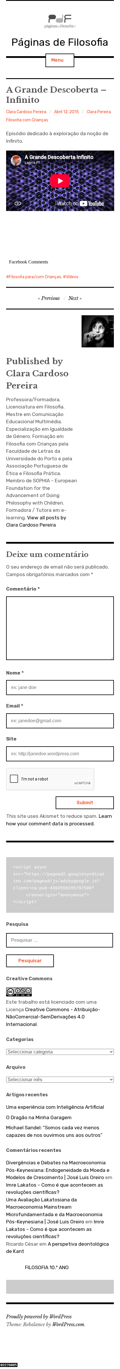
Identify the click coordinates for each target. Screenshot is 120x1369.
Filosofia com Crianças (27, 120)
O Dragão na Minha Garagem (39, 1117)
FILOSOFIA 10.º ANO (47, 1267)
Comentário (23, 589)
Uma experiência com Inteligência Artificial (55, 1107)
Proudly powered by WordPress (39, 1316)
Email (14, 706)
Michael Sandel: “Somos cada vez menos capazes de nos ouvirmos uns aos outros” (54, 1131)
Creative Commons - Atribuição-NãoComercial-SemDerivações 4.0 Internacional (53, 1017)
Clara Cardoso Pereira (26, 111)
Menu (57, 60)
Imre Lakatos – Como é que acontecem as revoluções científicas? (55, 1229)
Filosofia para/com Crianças (35, 276)
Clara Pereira (99, 111)
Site (11, 739)
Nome (15, 673)
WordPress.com (68, 1324)
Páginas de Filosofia (59, 42)
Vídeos (72, 276)
